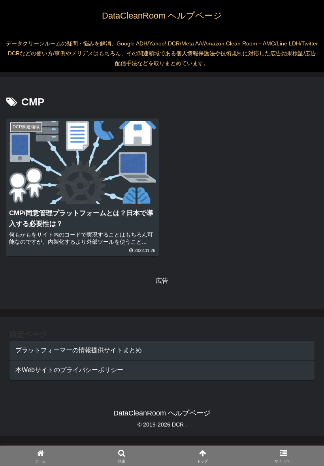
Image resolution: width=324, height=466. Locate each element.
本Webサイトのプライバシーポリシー (69, 369)
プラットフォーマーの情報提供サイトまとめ (78, 350)
